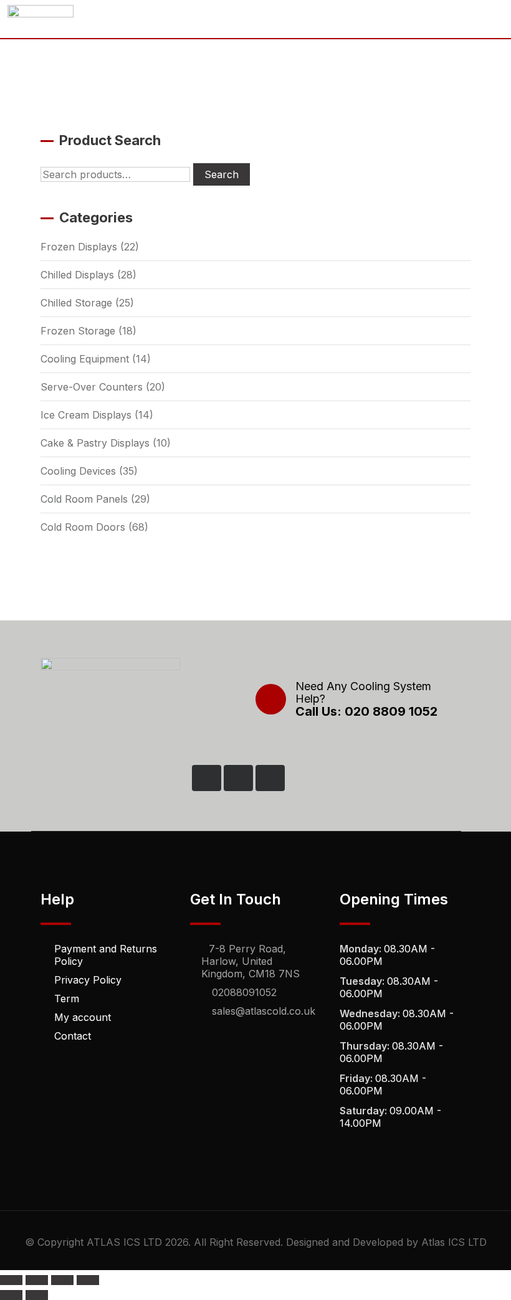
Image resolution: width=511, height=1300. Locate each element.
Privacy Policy (88, 980)
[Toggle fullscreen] (37, 1280)
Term (66, 998)
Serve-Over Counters (92, 387)
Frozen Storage (78, 331)
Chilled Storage (76, 303)
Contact (72, 1036)
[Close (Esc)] (88, 1280)
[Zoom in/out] (11, 1280)
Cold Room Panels (84, 499)
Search (221, 174)
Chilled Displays (77, 274)
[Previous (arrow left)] (11, 1295)
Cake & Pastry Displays (95, 443)
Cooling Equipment (85, 359)
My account (82, 1017)
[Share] (62, 1280)
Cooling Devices (78, 471)
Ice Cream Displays (86, 415)
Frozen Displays (79, 246)
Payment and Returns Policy (105, 954)
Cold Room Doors (83, 527)
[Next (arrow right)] (37, 1295)
